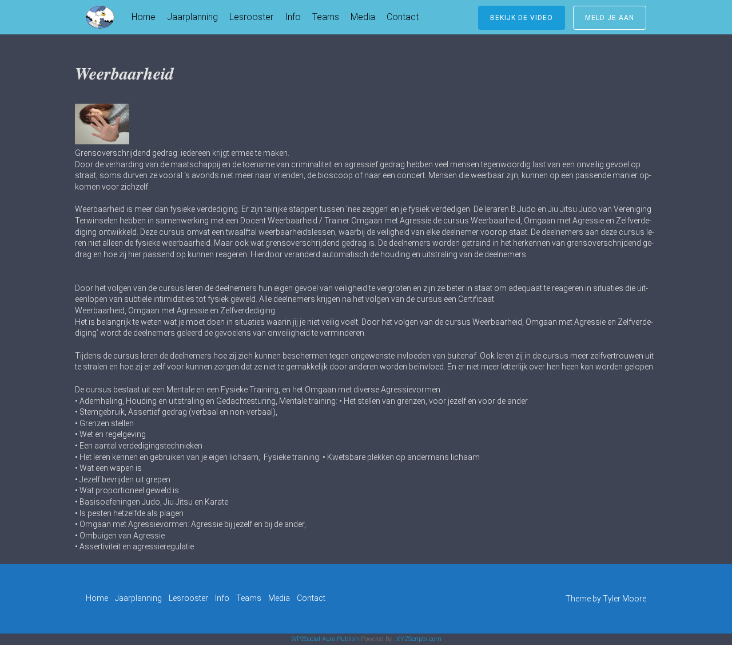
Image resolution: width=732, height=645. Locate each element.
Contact (403, 16)
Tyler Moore (624, 598)
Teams (325, 16)
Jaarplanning (192, 16)
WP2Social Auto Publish (325, 639)
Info (293, 16)
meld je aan (609, 18)
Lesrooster (251, 16)
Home (144, 16)
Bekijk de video (521, 18)
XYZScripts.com (418, 639)
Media (363, 16)
